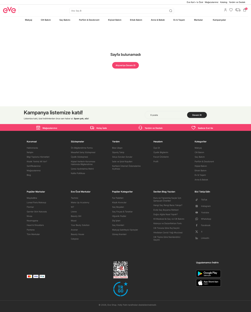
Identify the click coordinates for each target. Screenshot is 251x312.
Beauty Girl (76, 216)
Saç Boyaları (118, 207)
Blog (29, 175)
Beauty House (77, 234)
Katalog (223, 2)
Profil (155, 161)
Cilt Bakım (199, 152)
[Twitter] (198, 231)
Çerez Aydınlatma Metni (82, 168)
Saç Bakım (200, 157)
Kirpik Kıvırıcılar (119, 202)
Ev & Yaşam (200, 175)
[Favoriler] (230, 10)
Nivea (29, 216)
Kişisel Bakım (201, 166)
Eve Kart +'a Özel (195, 2)
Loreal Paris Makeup (36, 202)
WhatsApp (206, 219)
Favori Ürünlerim (161, 157)
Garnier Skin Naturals (37, 211)
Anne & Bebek (201, 179)
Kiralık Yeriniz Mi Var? (37, 161)
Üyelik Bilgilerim (160, 152)
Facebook (205, 225)
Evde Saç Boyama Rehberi (166, 210)
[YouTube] (198, 212)
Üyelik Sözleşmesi (79, 157)
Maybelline (32, 198)
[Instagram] (198, 206)
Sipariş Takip (118, 152)
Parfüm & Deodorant (204, 161)
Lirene (74, 211)
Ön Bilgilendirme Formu (82, 148)
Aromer (74, 229)
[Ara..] (170, 10)
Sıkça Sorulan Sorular (122, 157)
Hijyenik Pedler (119, 216)
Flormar (30, 207)
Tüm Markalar (33, 234)
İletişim (30, 152)
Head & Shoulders (35, 225)
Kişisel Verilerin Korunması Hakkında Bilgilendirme (83, 162)
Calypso (75, 238)
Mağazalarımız (211, 2)
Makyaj (198, 148)
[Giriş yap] (225, 10)
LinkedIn (205, 238)
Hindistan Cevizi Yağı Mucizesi (167, 232)
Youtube (205, 212)
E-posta (154, 115)
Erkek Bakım (200, 170)
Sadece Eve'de (205, 128)
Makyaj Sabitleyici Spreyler (125, 229)
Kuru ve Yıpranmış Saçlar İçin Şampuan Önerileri (167, 199)
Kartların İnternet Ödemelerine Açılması (126, 167)
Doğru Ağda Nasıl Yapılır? (165, 214)
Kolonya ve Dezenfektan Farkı (167, 223)
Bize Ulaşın (117, 148)
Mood (73, 220)
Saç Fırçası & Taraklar (122, 211)
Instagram (206, 206)
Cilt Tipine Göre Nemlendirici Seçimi (166, 238)
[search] (121, 11)
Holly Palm (123, 305)
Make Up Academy (80, 202)
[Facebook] (198, 225)
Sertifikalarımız (34, 166)
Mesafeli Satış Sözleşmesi (83, 152)
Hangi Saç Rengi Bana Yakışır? (167, 205)
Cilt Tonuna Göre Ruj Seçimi (166, 228)
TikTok (204, 199)
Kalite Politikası (78, 173)
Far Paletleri (117, 198)
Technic (74, 198)
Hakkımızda (32, 148)
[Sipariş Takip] (237, 10)
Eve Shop (111, 305)
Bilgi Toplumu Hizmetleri (38, 157)
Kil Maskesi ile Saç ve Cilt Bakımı (168, 219)
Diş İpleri (116, 220)
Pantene (31, 229)
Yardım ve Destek (237, 2)
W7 (72, 207)
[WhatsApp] (198, 219)
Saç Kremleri (118, 225)
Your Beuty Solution (80, 225)
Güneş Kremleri (119, 234)
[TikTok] (198, 200)
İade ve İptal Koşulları (122, 161)
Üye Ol (156, 148)
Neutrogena (32, 220)
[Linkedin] (198, 238)
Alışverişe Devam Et (125, 65)
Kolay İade (101, 128)
